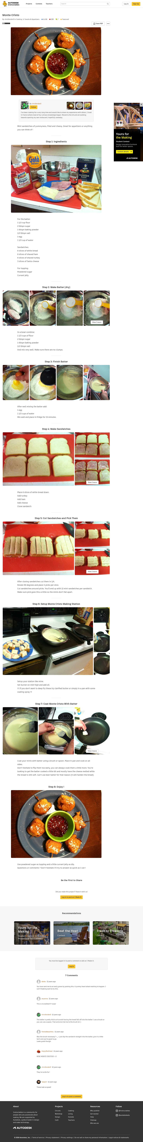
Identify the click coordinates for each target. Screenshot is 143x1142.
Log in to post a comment (71, 1096)
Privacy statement (52, 1137)
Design (57, 1117)
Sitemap (93, 1120)
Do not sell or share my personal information (90, 1137)
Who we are (94, 1123)
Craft (56, 1120)
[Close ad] (141, 105)
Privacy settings (67, 1137)
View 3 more (96, 322)
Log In (126, 4)
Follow (33, 107)
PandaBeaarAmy (48, 1032)
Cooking (19, 19)
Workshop (58, 1114)
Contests (39, 4)
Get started (94, 1114)
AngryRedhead (47, 1051)
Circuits (58, 1111)
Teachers (49, 4)
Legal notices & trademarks (119, 1137)
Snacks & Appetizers (32, 19)
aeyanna (45, 999)
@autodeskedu (124, 1115)
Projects (29, 4)
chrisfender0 (9, 19)
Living (70, 1114)
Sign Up (136, 4)
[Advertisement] (128, 132)
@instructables (124, 1111)
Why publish (95, 1111)
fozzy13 (44, 1082)
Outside (71, 1117)
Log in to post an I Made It (71, 897)
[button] (108, 24)
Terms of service (38, 1137)
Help (92, 1117)
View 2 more (92, 482)
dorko (44, 982)
